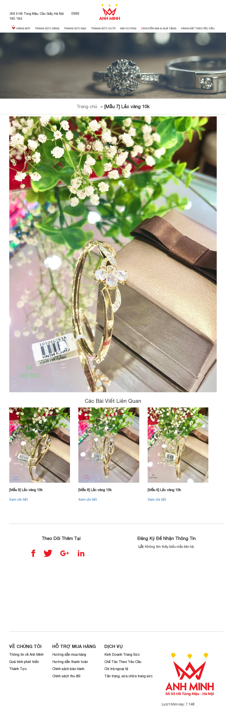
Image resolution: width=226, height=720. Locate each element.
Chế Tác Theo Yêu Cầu (122, 662)
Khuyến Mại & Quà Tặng (159, 28)
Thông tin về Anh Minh (26, 654)
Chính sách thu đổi (66, 676)
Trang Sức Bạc (75, 28)
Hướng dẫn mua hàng (69, 654)
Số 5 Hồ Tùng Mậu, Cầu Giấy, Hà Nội (37, 13)
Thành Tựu (17, 669)
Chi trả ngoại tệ (116, 669)
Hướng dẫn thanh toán (70, 662)
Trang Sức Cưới (103, 28)
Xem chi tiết (18, 499)
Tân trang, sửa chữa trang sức (128, 676)
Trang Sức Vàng (47, 28)
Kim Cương (128, 28)
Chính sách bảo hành (68, 669)
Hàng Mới (23, 28)
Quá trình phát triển (24, 662)
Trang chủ (87, 106)
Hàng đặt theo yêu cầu (198, 28)
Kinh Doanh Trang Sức (122, 654)
